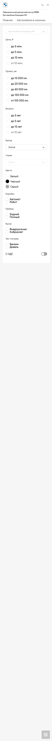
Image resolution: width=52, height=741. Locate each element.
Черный (15, 181)
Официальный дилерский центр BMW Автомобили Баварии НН (21, 13)
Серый (14, 186)
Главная (8, 20)
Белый (14, 176)
